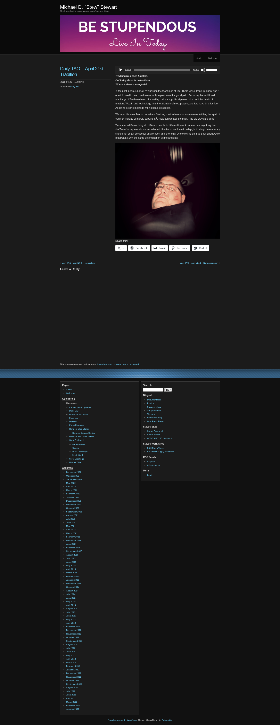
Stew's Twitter (153, 434)
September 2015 (74, 551)
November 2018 (73, 540)
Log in (150, 475)
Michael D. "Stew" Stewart (88, 7)
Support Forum (154, 410)
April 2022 (71, 486)
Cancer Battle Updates (80, 407)
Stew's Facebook (155, 431)
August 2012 (72, 644)
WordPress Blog (154, 417)
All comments (153, 465)
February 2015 (73, 576)
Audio (199, 58)
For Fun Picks (78, 444)
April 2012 (71, 659)
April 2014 (71, 605)
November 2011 (73, 677)
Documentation (154, 400)
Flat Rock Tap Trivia (78, 414)
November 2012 (73, 634)
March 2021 (71, 533)
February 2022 (73, 494)
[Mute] (203, 70)
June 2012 (71, 652)
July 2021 (70, 519)
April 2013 (71, 623)
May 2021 (71, 526)
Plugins (150, 403)
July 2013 (70, 612)
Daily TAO (75, 86)
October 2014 (72, 587)
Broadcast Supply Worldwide (160, 452)
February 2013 (73, 627)
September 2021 (74, 512)
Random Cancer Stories (83, 433)
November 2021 (73, 504)
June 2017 (71, 544)
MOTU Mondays (80, 452)
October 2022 (72, 476)
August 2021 (72, 515)
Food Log (74, 418)
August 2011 (72, 687)
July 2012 (70, 648)
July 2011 (70, 691)
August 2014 (72, 591)
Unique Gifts (75, 462)
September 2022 (74, 479)
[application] (167, 70)
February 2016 (73, 548)
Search (147, 385)
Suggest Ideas (154, 407)
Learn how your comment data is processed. (118, 364)
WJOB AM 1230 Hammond (159, 438)
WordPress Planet (155, 421)
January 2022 (72, 497)
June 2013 (71, 616)
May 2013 (71, 619)
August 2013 (72, 608)
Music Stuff (77, 455)
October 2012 (72, 637)
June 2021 (71, 522)
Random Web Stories (79, 429)
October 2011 (72, 680)
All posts (151, 461)
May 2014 (71, 601)
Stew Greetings (76, 459)
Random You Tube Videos (81, 437)
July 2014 (70, 594)
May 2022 (71, 483)
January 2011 (72, 709)
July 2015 (70, 558)
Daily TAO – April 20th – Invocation (78, 263)
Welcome (212, 58)
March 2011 (71, 702)
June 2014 (71, 598)
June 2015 (71, 562)
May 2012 (71, 655)
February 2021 (73, 537)
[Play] (121, 70)
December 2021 (73, 501)
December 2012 (73, 630)
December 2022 (73, 472)
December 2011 (73, 673)
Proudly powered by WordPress (122, 720)
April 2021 (71, 529)
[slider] (212, 69)
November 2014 (73, 583)
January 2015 (72, 580)
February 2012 (73, 666)
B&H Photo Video (155, 448)
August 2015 (72, 555)
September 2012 (74, 641)
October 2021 (72, 508)
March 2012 (71, 662)
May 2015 (71, 565)
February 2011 (73, 705)
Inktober (73, 422)
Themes (151, 414)
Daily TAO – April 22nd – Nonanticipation (199, 263)
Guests (75, 448)
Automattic (167, 720)
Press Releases (76, 425)
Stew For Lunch (76, 440)
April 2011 (71, 698)
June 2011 (71, 695)
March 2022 (71, 490)
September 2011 (74, 684)
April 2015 (71, 569)
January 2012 (72, 670)
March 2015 (71, 573)
